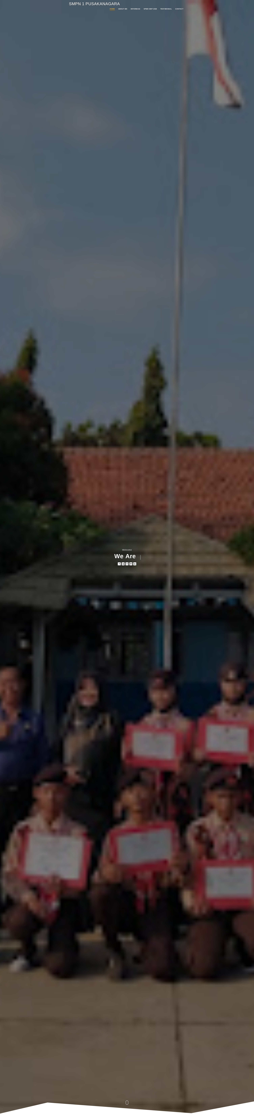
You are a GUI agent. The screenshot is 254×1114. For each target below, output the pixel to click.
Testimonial (166, 9)
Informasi (135, 9)
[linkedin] (134, 563)
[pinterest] (130, 563)
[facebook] (119, 563)
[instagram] (127, 563)
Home (112, 9)
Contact (179, 9)
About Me (122, 9)
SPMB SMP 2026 (150, 9)
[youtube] (123, 563)
